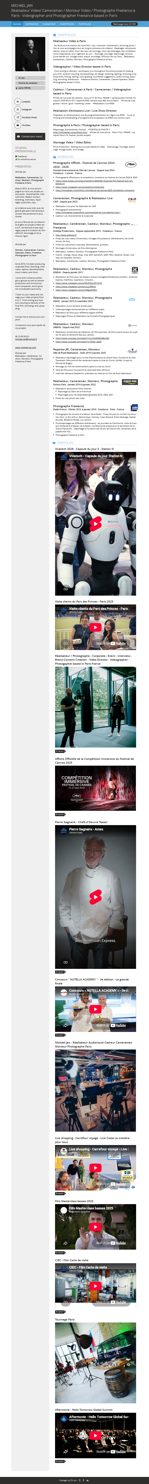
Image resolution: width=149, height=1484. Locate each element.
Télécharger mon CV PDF (124, 24)
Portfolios (65, 442)
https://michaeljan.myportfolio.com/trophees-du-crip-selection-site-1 (88, 212)
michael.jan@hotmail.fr (26, 339)
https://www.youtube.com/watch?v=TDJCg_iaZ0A (78, 341)
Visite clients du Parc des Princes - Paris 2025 (84, 601)
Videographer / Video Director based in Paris (82, 67)
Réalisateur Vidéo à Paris (69, 41)
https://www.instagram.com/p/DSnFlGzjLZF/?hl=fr (79, 283)
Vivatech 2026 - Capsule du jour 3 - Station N (84, 449)
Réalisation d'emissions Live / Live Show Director (85, 111)
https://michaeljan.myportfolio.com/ (70, 132)
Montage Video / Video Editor (72, 142)
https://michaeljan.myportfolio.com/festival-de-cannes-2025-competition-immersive (95, 190)
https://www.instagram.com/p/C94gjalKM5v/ (76, 290)
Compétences (66, 35)
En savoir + (60, 751)
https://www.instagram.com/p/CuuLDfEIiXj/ (76, 286)
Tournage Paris (64, 1319)
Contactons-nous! (32, 136)
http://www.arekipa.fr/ (66, 235)
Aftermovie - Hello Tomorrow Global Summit (83, 1410)
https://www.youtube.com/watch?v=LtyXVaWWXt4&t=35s (82, 338)
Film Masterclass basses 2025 (74, 1201)
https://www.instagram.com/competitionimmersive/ (80, 187)
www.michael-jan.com (25, 347)
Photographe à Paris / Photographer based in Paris (86, 125)
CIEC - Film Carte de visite (71, 1260)
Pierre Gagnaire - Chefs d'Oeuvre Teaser (81, 822)
